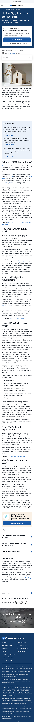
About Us (4, 642)
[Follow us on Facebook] (2, 660)
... (5, 9)
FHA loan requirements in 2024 (16, 456)
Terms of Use (5, 648)
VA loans (10, 176)
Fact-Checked (20, 50)
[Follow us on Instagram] (4, 660)
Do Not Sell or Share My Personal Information (9, 656)
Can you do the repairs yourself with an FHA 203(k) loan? (15, 544)
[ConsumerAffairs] (17, 5)
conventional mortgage (25, 578)
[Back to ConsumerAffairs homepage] (2, 10)
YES (26, 598)
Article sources (7, 593)
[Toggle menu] (2, 5)
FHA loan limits (6, 305)
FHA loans (5, 166)
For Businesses (22, 645)
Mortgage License (7, 645)
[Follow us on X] (8, 660)
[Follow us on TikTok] (6, 660)
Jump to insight (9, 135)
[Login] (32, 5)
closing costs (8, 182)
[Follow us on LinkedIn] (11, 660)
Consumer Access (11, 679)
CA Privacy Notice (22, 648)
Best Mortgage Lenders (13, 9)
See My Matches (17, 39)
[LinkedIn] (25, 602)
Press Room (21, 652)
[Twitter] (16, 602)
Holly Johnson (11, 53)
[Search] (29, 5)
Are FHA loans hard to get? (11, 551)
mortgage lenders (20, 262)
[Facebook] (21, 602)
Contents (5, 57)
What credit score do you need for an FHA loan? (14, 536)
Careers (4, 652)
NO (30, 598)
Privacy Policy (21, 642)
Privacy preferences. (17, 1)
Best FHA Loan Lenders (17, 319)
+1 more (17, 53)
